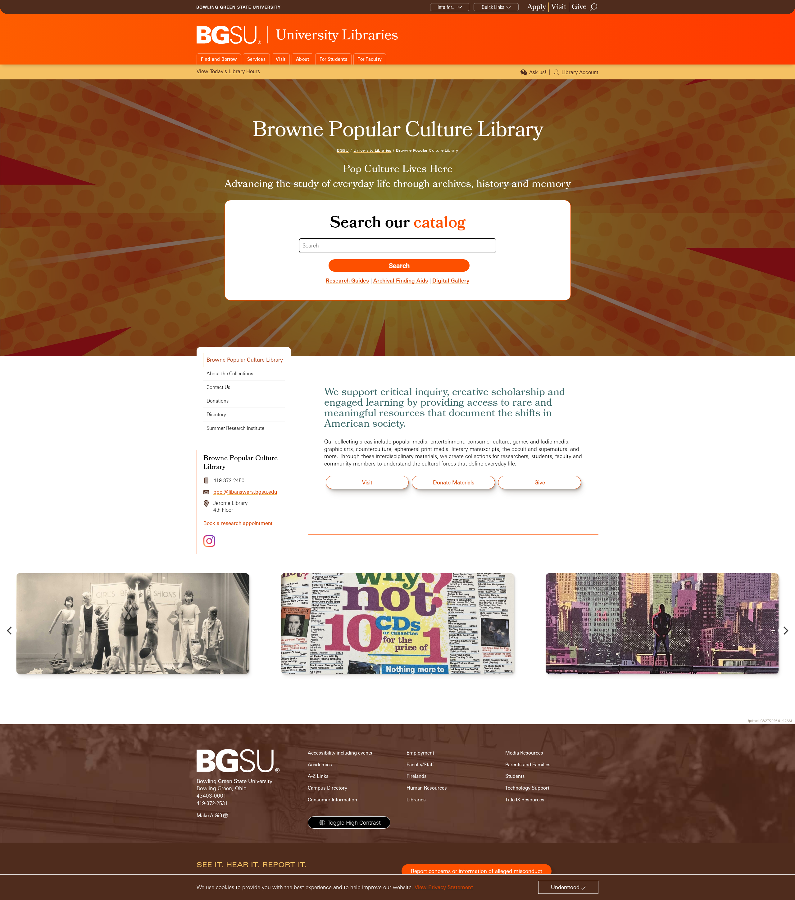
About (302, 59)
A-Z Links (318, 776)
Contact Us (218, 387)
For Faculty (369, 59)
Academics (320, 765)
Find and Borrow (219, 59)
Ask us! (537, 72)
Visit (558, 7)
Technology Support (527, 788)
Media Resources (524, 753)
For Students (333, 59)
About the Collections (230, 373)
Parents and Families (528, 765)
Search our (398, 224)
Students (515, 776)
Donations (218, 401)
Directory (216, 414)
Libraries (416, 800)
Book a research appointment (238, 523)
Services (256, 59)
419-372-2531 (212, 803)
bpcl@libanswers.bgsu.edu (245, 492)
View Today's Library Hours (228, 71)
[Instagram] (209, 541)
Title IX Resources (524, 800)
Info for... (447, 7)
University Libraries (372, 150)
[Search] (593, 7)
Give (579, 7)
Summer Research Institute (235, 428)
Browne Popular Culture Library (245, 359)
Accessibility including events (340, 753)
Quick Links (493, 7)
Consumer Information (332, 800)
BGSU (343, 150)
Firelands (417, 776)
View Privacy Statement (444, 887)
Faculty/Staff (420, 765)
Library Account (579, 72)
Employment (420, 753)
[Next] (785, 630)
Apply (536, 7)
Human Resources (427, 788)
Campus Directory (327, 788)
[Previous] (10, 630)
